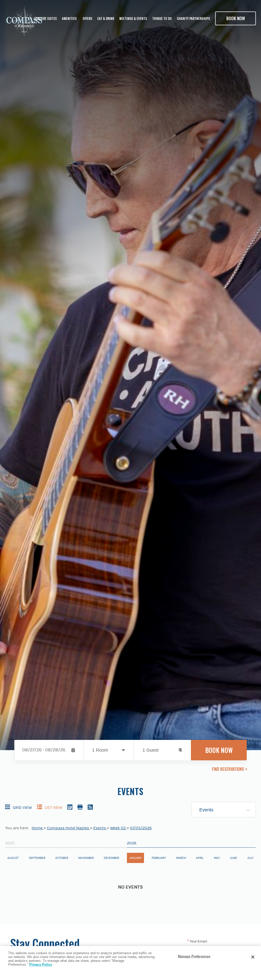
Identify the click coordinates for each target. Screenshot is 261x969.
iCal (69, 807)
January (135, 858)
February (159, 858)
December (111, 858)
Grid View (22, 807)
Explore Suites (46, 18)
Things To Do (162, 18)
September (37, 858)
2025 (10, 843)
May (217, 858)
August (13, 858)
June (233, 858)
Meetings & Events (133, 18)
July (250, 858)
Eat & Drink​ (105, 18)
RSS (90, 807)
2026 (131, 843)
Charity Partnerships (193, 18)
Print (80, 807)
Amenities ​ (69, 18)
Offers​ (87, 18)
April (200, 858)
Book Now (235, 18)
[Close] (252, 957)
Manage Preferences (194, 956)
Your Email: (197, 941)
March (181, 858)
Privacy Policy (40, 964)
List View (53, 807)
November (86, 858)
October (61, 858)
